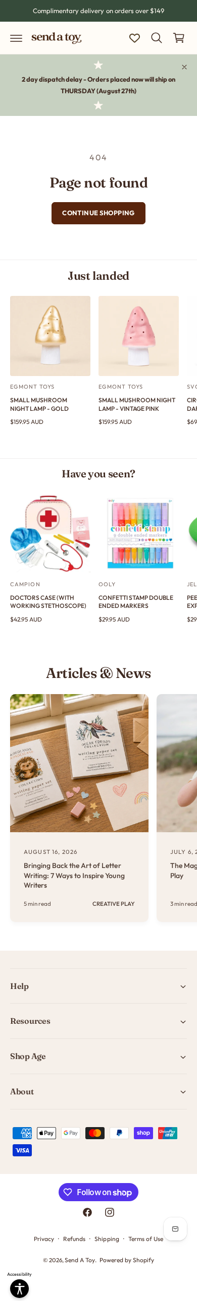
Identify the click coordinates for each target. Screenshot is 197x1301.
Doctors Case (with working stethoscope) (48, 602)
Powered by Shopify (127, 1260)
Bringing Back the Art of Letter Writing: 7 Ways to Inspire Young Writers (74, 875)
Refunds (74, 1239)
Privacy (44, 1239)
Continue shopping (98, 213)
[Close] (184, 67)
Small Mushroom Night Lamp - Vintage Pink (136, 404)
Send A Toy (80, 1260)
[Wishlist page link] (134, 38)
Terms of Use (145, 1239)
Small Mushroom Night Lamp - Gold (39, 404)
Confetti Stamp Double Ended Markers (135, 602)
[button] (16, 38)
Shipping (106, 1239)
